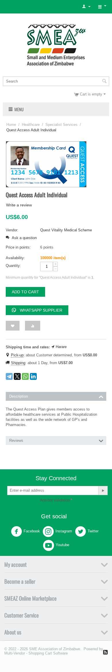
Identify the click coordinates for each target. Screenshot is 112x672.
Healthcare (31, 124)
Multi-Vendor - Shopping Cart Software (36, 653)
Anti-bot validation (55, 500)
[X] (17, 376)
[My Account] (86, 7)
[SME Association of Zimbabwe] (56, 44)
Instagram (63, 531)
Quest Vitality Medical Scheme (66, 230)
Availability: (15, 258)
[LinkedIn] (33, 376)
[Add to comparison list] (32, 326)
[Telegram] (9, 376)
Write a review (19, 205)
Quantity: (13, 265)
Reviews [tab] (16, 440)
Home (11, 124)
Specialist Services (61, 124)
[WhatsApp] (25, 376)
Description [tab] (18, 396)
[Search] (104, 81)
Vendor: (12, 230)
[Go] (102, 490)
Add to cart (25, 292)
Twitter (93, 531)
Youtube (62, 545)
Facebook (32, 531)
